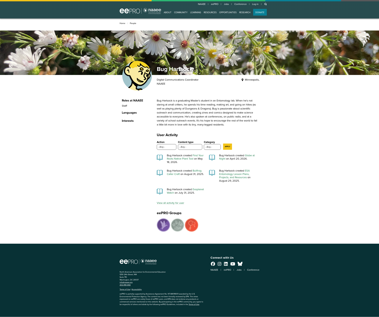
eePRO (214, 4)
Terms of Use (125, 289)
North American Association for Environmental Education (140, 11)
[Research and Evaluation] (191, 225)
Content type (185, 142)
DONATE (259, 12)
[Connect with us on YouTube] (232, 264)
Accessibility (137, 289)
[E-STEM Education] (177, 225)
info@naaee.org (126, 282)
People (133, 23)
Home (122, 23)
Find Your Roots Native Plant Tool (185, 157)
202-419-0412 (125, 285)
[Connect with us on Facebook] (213, 264)
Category (209, 142)
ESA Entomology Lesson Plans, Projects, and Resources (234, 174)
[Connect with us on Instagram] (219, 264)
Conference (240, 4)
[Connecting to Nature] (163, 225)
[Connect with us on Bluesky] (240, 264)
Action (160, 142)
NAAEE (201, 4)
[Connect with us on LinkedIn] (226, 264)
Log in (255, 4)
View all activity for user (170, 203)
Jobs (226, 4)
